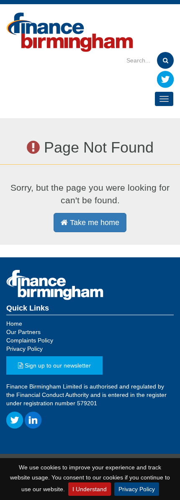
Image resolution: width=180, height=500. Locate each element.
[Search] (165, 60)
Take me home (93, 222)
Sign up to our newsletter (57, 365)
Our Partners (23, 332)
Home (14, 323)
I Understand (89, 489)
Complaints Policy (29, 340)
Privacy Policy (136, 489)
